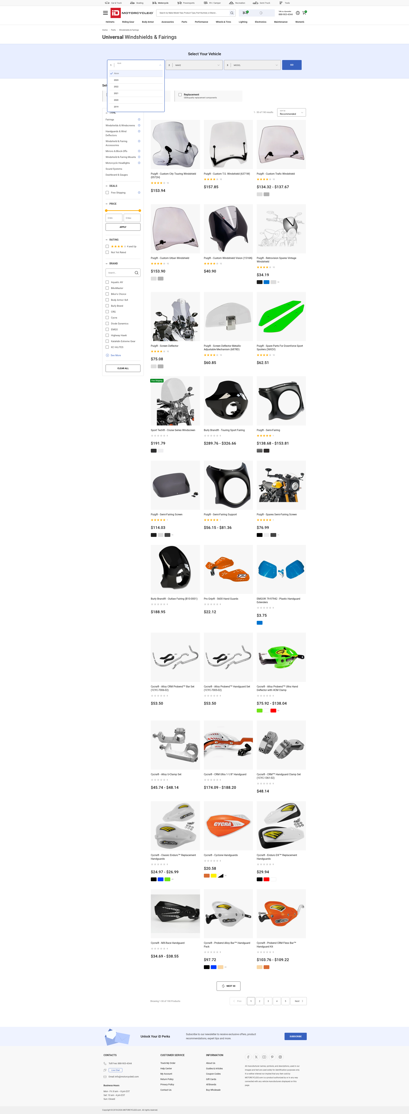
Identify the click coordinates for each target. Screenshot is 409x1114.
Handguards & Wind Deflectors (116, 133)
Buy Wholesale (213, 1090)
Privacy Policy (167, 1084)
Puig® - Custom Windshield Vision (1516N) (228, 258)
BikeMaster (117, 288)
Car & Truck (116, 3)
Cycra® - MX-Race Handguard (168, 942)
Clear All (123, 368)
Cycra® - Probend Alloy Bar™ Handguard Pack (227, 944)
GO (291, 65)
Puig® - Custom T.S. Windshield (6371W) (227, 173)
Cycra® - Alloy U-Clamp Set (166, 774)
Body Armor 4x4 (119, 300)
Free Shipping (118, 192)
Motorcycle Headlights (118, 163)
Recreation (240, 3)
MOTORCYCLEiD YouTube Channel (264, 1057)
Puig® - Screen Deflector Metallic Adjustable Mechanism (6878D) (222, 347)
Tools (287, 3)
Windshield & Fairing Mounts (121, 157)
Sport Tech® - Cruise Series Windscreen (173, 430)
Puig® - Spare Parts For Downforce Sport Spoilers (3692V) (280, 347)
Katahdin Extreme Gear (123, 341)
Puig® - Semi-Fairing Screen (166, 514)
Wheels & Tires (223, 22)
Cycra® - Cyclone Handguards (221, 855)
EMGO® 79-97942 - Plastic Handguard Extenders (278, 600)
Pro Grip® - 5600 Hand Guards (221, 598)
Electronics (260, 22)
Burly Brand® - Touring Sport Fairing (224, 430)
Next (297, 1001)
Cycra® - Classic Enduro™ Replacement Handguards (173, 857)
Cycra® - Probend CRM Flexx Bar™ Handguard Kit (276, 944)
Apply (123, 227)
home (105, 30)
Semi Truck (265, 3)
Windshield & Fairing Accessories (116, 143)
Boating (139, 3)
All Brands (211, 1084)
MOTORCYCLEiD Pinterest (272, 1057)
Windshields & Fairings (129, 30)
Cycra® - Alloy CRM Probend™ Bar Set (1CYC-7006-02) (172, 688)
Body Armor (148, 22)
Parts (184, 22)
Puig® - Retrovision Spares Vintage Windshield (276, 260)
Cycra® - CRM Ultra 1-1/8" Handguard (225, 774)
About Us (210, 1063)
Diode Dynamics (119, 323)
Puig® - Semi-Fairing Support (220, 514)
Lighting (243, 22)
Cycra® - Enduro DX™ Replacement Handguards (277, 857)
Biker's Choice (118, 294)
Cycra (114, 317)
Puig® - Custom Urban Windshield (170, 258)
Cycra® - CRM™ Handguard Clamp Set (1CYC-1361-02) (279, 776)
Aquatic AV (117, 282)
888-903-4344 (286, 14)
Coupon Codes (213, 1073)
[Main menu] (105, 13)
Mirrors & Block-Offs (116, 151)
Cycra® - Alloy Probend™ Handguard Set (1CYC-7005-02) (227, 688)
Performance (201, 22)
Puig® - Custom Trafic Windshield (276, 173)
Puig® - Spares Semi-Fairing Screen (277, 514)
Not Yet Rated (118, 252)
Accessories (168, 22)
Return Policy (167, 1079)
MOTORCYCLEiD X (256, 1057)
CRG (113, 311)
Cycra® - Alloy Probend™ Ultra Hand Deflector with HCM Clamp (277, 688)
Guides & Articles (214, 1068)
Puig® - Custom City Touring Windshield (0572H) (173, 175)
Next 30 (231, 986)
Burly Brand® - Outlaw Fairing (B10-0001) (174, 598)
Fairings (110, 119)
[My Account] (298, 13)
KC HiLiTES (117, 347)
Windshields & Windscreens (120, 125)
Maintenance (281, 22)
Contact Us (165, 1090)
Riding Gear (128, 22)
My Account (166, 1073)
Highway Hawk (119, 335)
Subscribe (296, 1036)
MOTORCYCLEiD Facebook (248, 1057)
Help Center (166, 1068)
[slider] (106, 210)
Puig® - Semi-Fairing (268, 430)
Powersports (189, 3)
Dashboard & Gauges (117, 174)
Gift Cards (211, 1079)
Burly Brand (117, 305)
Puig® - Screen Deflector (164, 345)
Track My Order (167, 1063)
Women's (299, 22)
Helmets (110, 22)
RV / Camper (215, 3)
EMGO (114, 329)
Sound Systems (114, 168)
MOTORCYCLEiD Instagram (280, 1057)
